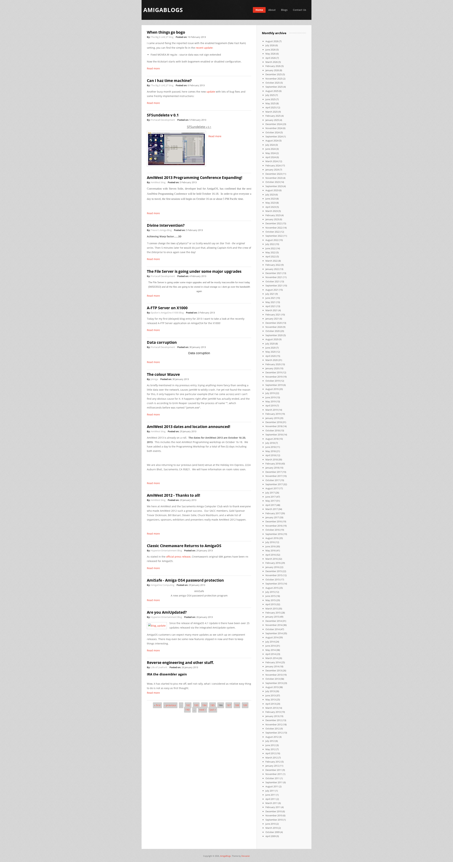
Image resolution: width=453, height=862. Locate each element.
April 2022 (270, 256)
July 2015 (270, 591)
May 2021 (270, 302)
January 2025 (272, 120)
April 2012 (270, 753)
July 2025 (270, 95)
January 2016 (272, 567)
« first (157, 705)
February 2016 (272, 562)
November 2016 (273, 525)
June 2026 (270, 49)
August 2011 (271, 786)
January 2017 (272, 517)
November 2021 (273, 277)
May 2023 (270, 202)
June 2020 (270, 347)
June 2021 (270, 297)
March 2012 (271, 757)
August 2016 (271, 538)
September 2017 (274, 484)
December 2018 (273, 422)
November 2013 (273, 674)
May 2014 (270, 650)
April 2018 (270, 455)
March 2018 (271, 459)
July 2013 (270, 691)
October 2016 (272, 529)
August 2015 (271, 587)
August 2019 (271, 389)
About (272, 10)
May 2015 (270, 600)
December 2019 (273, 372)
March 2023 (271, 211)
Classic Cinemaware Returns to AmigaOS (184, 545)
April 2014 (270, 654)
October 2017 (272, 480)
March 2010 (271, 827)
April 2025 (270, 107)
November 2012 (273, 724)
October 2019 (272, 380)
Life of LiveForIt (159, 667)
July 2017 (270, 492)
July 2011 (270, 790)
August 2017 (271, 488)
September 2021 (274, 285)
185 (212, 705)
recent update (204, 47)
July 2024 (270, 144)
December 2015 (273, 571)
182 (188, 705)
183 (196, 705)
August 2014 (271, 637)
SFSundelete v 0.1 (163, 115)
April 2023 (270, 207)
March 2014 (271, 658)
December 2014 (273, 621)
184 (204, 705)
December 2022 (273, 223)
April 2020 (270, 356)
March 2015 (271, 608)
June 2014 (270, 645)
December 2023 (273, 173)
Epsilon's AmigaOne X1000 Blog (167, 312)
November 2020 (273, 327)
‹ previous (170, 705)
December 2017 (273, 471)
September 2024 (274, 136)
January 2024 (272, 169)
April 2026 (270, 57)
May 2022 (270, 252)
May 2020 (270, 351)
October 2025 (272, 82)
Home (259, 10)
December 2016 (273, 521)
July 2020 (270, 343)
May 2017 (270, 500)
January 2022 (272, 269)
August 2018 (271, 438)
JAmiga (154, 379)
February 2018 (272, 463)
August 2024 (271, 140)
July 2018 (270, 442)
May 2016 (270, 550)
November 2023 (273, 177)
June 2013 (270, 695)
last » (213, 709)
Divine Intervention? (166, 225)
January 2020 (272, 368)
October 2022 (272, 231)
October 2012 (272, 728)
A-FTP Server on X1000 (167, 307)
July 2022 (270, 244)
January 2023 (272, 219)
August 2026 (271, 41)
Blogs (284, 10)
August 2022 (271, 240)
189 (245, 705)
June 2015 (270, 596)
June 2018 (270, 447)
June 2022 (270, 248)
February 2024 (272, 165)
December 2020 (273, 322)
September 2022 (274, 235)
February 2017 (272, 513)
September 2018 (274, 434)
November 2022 (273, 227)
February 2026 (272, 66)
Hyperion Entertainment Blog (166, 550)
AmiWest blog (158, 182)
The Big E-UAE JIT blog (162, 37)
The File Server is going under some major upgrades (194, 271)
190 (187, 709)
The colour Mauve (163, 374)
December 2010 (273, 811)
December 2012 (273, 720)
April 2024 (270, 157)
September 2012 (274, 732)
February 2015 (272, 612)
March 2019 (271, 409)
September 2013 (274, 683)
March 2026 (271, 62)
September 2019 (274, 385)
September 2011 (274, 782)
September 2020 (274, 335)
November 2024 (273, 128)
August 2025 (271, 91)
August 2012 (271, 736)
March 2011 (271, 803)
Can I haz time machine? (169, 80)
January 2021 (272, 318)
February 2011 (272, 807)
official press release (178, 556)
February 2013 (272, 711)
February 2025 (272, 115)
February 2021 (272, 314)
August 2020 (271, 339)
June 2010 (270, 823)
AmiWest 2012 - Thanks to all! (173, 495)
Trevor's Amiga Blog (161, 230)
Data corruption (162, 342)
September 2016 (274, 534)
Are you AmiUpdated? (167, 612)
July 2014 (270, 641)
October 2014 (272, 629)
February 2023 (272, 215)
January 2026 (272, 70)
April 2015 (270, 604)
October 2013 (272, 678)
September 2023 (274, 186)
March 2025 (271, 111)
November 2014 (273, 625)
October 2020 (272, 331)
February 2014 (272, 662)
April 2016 (270, 554)
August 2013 (271, 687)
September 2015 (274, 583)
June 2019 (270, 397)
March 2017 (271, 509)
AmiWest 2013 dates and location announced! (188, 426)
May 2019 (270, 401)
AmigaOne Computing (162, 585)
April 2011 (270, 799)
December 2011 (273, 770)
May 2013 (270, 699)
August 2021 (271, 289)
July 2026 (270, 45)
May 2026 (270, 53)
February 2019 (272, 413)
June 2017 (270, 496)
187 (229, 705)
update (211, 91)
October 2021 (272, 281)
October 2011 (272, 778)
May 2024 (270, 153)
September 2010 (274, 819)
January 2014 (272, 666)
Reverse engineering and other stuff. (180, 662)
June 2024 (270, 148)
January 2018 (272, 467)
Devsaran (245, 856)
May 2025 (270, 103)
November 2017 (273, 476)
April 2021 (270, 306)
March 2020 (271, 360)
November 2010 (273, 815)
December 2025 (273, 74)
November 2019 (273, 376)
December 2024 (273, 124)
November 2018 (273, 426)
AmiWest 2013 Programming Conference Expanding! (194, 177)
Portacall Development (163, 119)
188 (237, 705)
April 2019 (270, 405)
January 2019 (272, 418)
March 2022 (271, 260)
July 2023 (270, 194)
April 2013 (270, 703)
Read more (153, 68)
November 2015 (273, 575)
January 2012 (272, 765)
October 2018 (272, 430)
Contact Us (299, 10)
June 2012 (270, 745)
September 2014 (274, 633)
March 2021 (271, 310)
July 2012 (270, 741)
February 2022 (272, 264)
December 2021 (273, 273)
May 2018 (270, 451)
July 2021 (270, 293)
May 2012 (270, 749)
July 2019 (270, 393)
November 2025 (273, 78)
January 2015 (272, 616)
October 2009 (272, 832)
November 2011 (273, 774)
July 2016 (270, 542)
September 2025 (274, 86)
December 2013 (273, 670)
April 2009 (270, 836)
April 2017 (270, 505)
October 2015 (272, 579)
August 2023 (271, 190)
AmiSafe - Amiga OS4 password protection (185, 580)
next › (202, 709)
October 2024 (272, 132)
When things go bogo (166, 32)
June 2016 (270, 546)
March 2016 (271, 558)
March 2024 (271, 161)
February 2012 (272, 761)
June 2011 (270, 794)
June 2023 (270, 198)
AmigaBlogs (225, 856)
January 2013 (272, 716)
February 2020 (272, 364)
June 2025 (270, 99)
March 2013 (271, 707)
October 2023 (272, 182)
